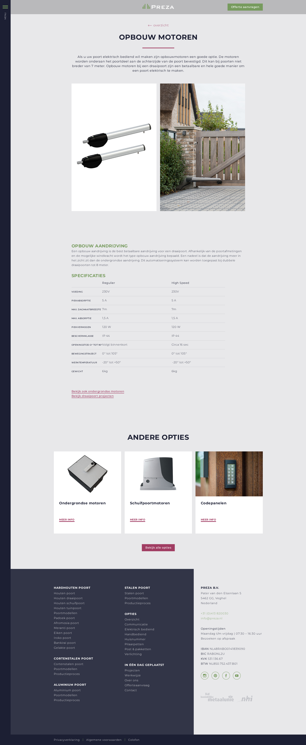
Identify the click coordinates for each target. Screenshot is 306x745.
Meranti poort (64, 628)
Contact (131, 690)
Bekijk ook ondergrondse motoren (98, 391)
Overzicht (132, 619)
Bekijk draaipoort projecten (93, 396)
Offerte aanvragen (245, 7)
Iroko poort (62, 638)
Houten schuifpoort (69, 603)
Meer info (67, 519)
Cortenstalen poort (68, 664)
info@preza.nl (211, 618)
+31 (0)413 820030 (214, 613)
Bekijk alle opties (158, 547)
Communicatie (136, 624)
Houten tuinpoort (67, 608)
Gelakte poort (64, 647)
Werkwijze (133, 675)
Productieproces (67, 674)
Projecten (132, 670)
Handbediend (135, 634)
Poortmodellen (65, 613)
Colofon (134, 739)
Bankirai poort (65, 642)
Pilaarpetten (134, 644)
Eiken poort (63, 633)
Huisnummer (135, 639)
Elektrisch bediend (139, 629)
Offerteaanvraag (137, 685)
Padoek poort (64, 618)
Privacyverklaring (67, 739)
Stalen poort (134, 593)
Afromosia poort (66, 623)
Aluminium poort (67, 690)
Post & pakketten (138, 649)
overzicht (161, 25)
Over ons (131, 680)
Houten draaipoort (68, 598)
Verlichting (133, 654)
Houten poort (64, 593)
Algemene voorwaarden (104, 739)
